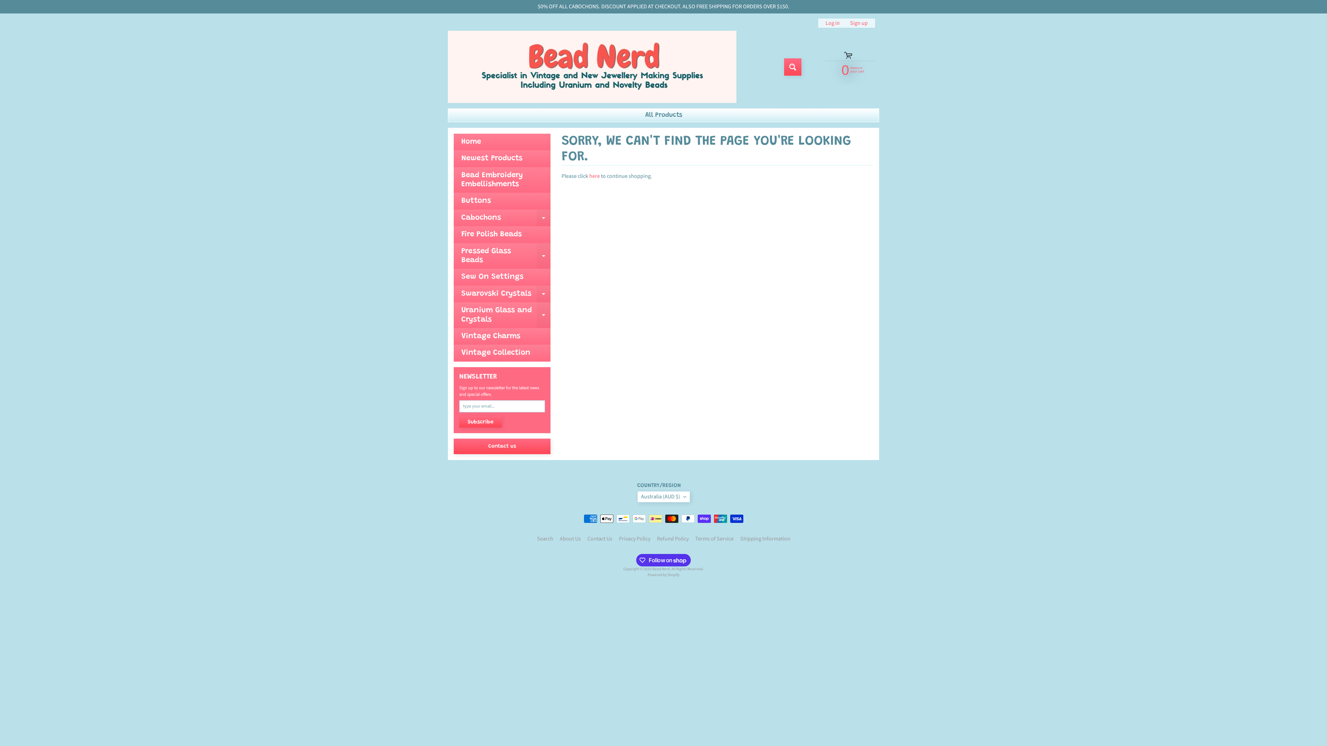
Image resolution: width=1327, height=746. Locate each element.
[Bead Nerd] (592, 67)
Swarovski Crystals (505, 296)
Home (471, 142)
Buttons (476, 201)
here (594, 176)
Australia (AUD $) (660, 496)
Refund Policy (673, 539)
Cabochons (505, 220)
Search (545, 539)
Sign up (859, 23)
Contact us (502, 446)
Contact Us (599, 539)
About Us (570, 539)
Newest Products (492, 158)
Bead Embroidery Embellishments (492, 180)
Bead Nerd (661, 569)
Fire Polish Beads (491, 234)
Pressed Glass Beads (505, 256)
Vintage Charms (490, 336)
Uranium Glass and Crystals (505, 315)
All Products (663, 115)
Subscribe (480, 422)
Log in (833, 23)
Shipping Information (765, 539)
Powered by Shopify (663, 574)
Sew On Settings (492, 277)
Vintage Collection (495, 353)
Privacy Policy (634, 539)
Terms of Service (714, 539)
